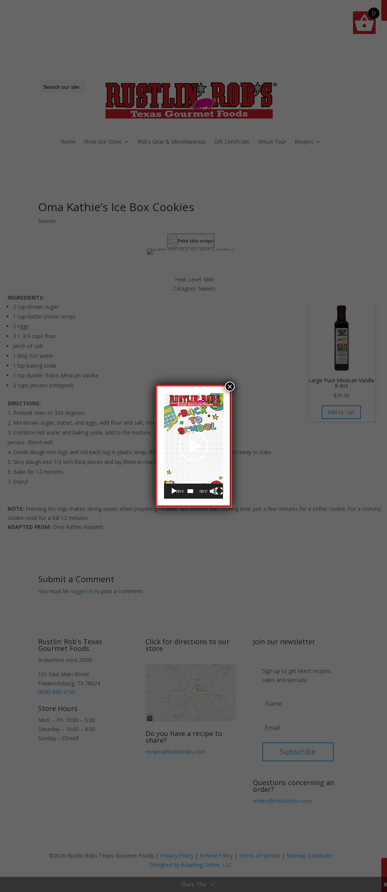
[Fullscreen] (219, 491)
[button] (193, 446)
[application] (193, 446)
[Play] (174, 491)
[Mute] (213, 491)
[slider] (190, 491)
